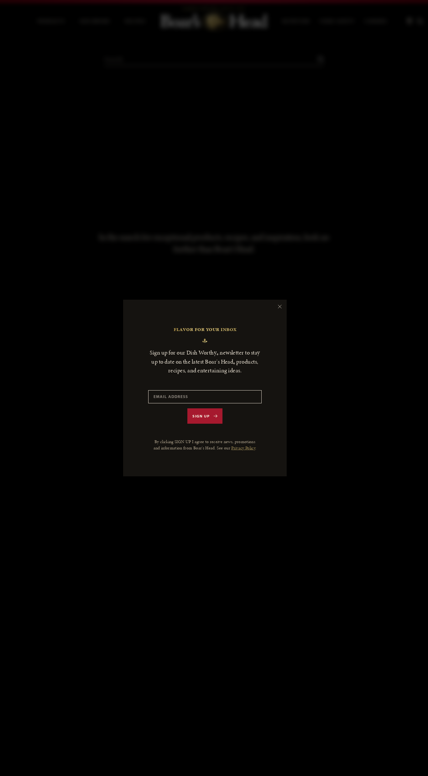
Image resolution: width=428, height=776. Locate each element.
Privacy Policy (243, 448)
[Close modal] (280, 306)
